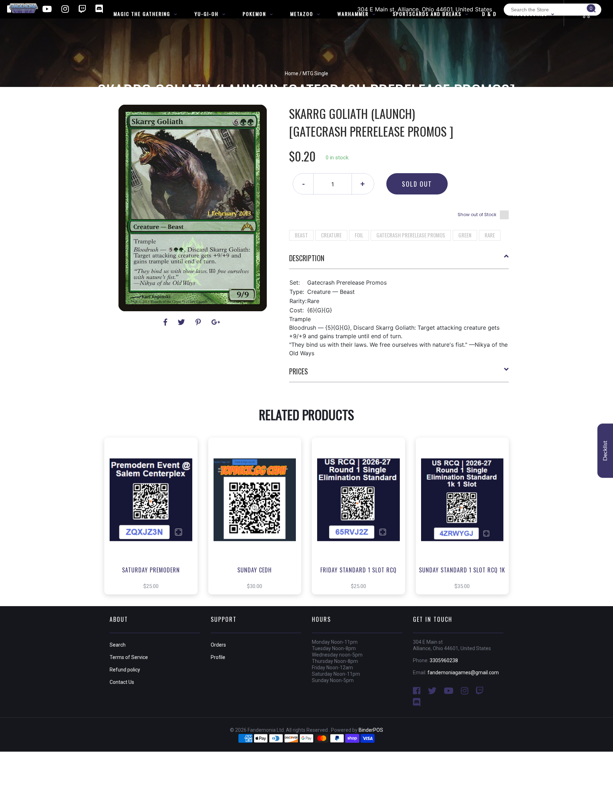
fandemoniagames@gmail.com (463, 672)
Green (464, 235)
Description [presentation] (306, 258)
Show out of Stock (477, 215)
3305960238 (444, 660)
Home (291, 73)
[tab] (399, 261)
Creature (331, 235)
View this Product (154, 526)
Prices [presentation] (298, 371)
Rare (490, 235)
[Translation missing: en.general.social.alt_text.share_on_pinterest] (199, 322)
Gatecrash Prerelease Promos (410, 235)
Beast (301, 235)
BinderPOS (371, 730)
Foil (359, 235)
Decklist (605, 450)
